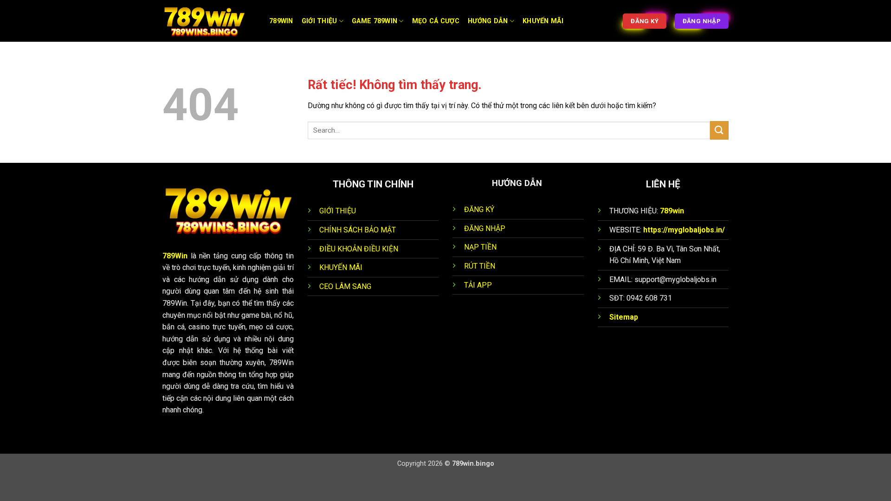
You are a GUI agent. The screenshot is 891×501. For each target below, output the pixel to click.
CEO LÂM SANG (345, 286)
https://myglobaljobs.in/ (684, 229)
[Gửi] (719, 130)
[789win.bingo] (208, 21)
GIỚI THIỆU (337, 210)
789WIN (281, 21)
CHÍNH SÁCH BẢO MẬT (357, 229)
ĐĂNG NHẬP (484, 228)
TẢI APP (478, 285)
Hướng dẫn (488, 21)
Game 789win (374, 21)
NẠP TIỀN (480, 247)
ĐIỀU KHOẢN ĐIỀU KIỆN (358, 248)
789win (672, 210)
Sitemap (623, 317)
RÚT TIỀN (479, 266)
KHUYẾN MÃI (340, 267)
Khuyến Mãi (543, 21)
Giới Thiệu (319, 21)
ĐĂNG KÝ (479, 209)
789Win (174, 255)
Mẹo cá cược (435, 21)
